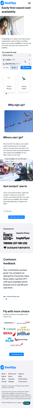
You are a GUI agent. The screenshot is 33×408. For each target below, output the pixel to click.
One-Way (6, 67)
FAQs (20, 376)
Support (21, 373)
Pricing (4, 381)
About (4, 373)
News (3, 379)
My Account (12, 373)
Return (14, 67)
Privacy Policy (22, 379)
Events (4, 376)
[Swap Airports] (25, 61)
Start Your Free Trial (16, 217)
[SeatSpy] (16, 3)
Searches (11, 379)
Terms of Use (22, 381)
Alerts (10, 376)
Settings (11, 381)
